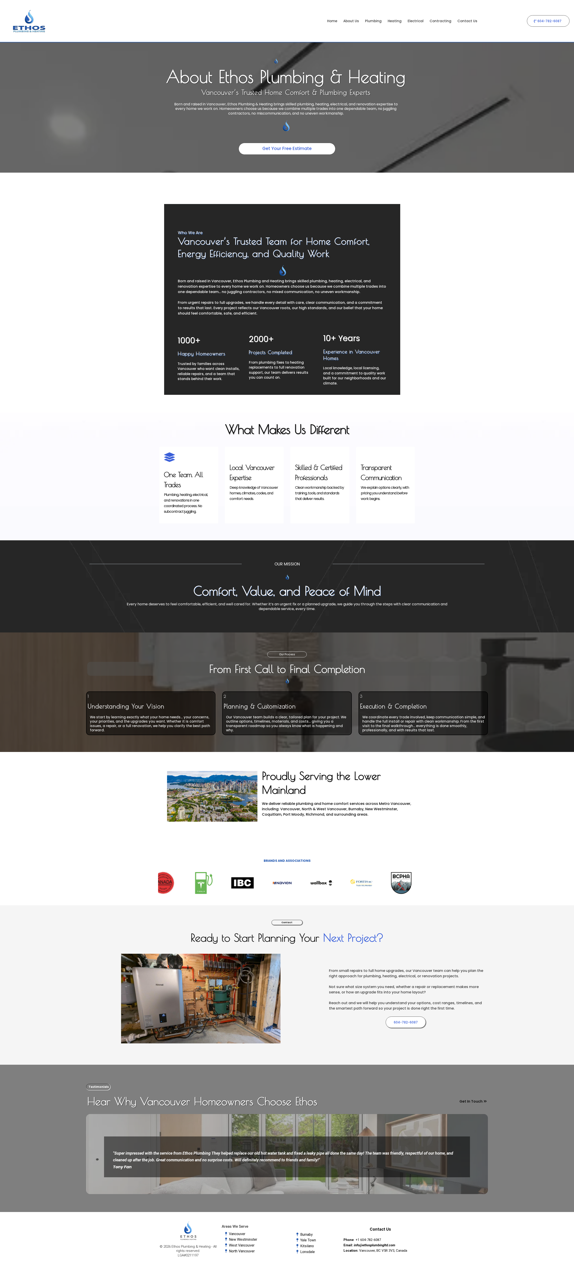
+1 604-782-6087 (368, 1240)
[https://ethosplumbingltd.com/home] (29, 21)
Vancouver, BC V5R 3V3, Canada (383, 1251)
